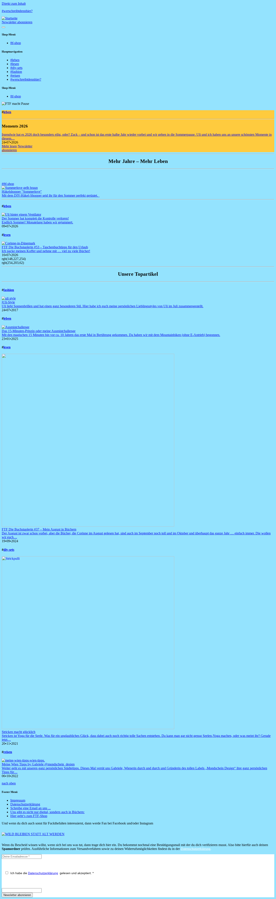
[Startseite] (9, 18)
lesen (7, 235)
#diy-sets (16, 68)
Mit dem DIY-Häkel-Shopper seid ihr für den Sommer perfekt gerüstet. (51, 195)
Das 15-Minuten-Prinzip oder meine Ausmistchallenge (38, 331)
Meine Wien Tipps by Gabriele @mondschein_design (38, 764)
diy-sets (8, 550)
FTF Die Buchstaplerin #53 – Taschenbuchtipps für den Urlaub (45, 247)
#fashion (16, 71)
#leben (14, 60)
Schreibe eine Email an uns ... (30, 808)
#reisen (15, 75)
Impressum (17, 800)
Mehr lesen (9, 146)
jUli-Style (8, 302)
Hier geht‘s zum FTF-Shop (28, 816)
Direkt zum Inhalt (14, 3)
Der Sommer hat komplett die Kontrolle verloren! (35, 218)
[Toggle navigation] (3, 27)
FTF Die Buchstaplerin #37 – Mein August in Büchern (39, 529)
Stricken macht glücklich (18, 732)
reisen (7, 752)
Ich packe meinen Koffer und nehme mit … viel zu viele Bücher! (46, 251)
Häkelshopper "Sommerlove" (22, 191)
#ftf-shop (8, 184)
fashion (8, 290)
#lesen (14, 64)
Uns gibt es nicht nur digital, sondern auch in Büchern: (47, 812)
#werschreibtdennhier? (17, 11)
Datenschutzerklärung (25, 804)
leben (7, 112)
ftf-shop (15, 43)
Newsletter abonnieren (17, 22)
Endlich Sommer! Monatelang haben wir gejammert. (37, 222)
